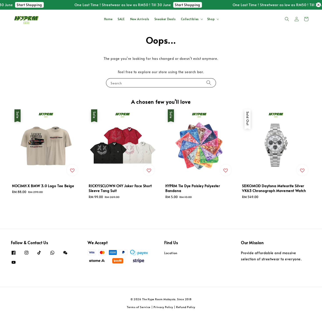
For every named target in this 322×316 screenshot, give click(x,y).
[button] (287, 19)
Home (108, 19)
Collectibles (190, 19)
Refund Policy (185, 307)
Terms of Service (138, 307)
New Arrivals (139, 19)
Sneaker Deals (165, 19)
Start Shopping (25, 4)
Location (170, 253)
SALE (121, 19)
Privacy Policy (163, 307)
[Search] (209, 82)
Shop (211, 19)
